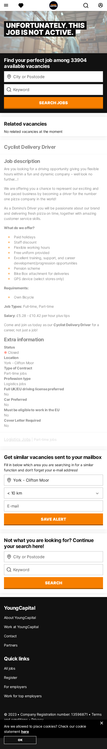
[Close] (101, 726)
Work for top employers (23, 696)
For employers (15, 687)
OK (20, 740)
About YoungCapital (20, 617)
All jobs (9, 668)
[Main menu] (6, 5)
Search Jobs (53, 102)
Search (53, 582)
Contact (10, 636)
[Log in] (100, 5)
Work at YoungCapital (21, 627)
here (25, 731)
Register (10, 677)
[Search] (88, 5)
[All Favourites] (21, 5)
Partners (10, 645)
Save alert (53, 519)
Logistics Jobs (17, 439)
